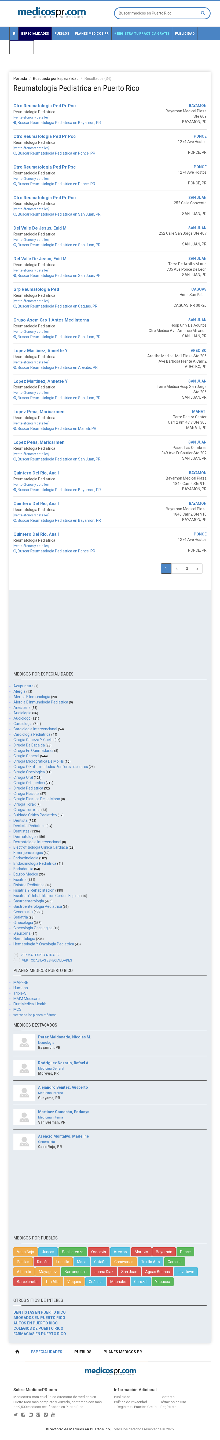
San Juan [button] (129, 1272)
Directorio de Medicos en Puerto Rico (78, 1429)
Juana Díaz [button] (103, 1272)
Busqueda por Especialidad (56, 78)
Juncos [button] (48, 1252)
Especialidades (35, 33)
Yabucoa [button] (162, 1282)
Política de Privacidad (130, 1402)
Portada (20, 78)
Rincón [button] (43, 1262)
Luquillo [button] (62, 1262)
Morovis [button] (141, 1252)
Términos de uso (173, 1402)
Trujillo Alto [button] (150, 1262)
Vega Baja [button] (25, 1252)
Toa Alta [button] (52, 1282)
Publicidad (185, 33)
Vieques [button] (74, 1282)
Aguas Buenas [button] (157, 1272)
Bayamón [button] (164, 1252)
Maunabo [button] (118, 1282)
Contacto (21, 47)
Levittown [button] (186, 1272)
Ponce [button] (185, 1252)
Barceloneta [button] (27, 1282)
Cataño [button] (100, 1262)
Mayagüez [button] (48, 1272)
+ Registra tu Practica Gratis (141, 33)
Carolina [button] (175, 1262)
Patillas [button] (23, 1262)
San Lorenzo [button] (72, 1252)
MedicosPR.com (26, 1397)
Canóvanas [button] (123, 1262)
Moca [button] (81, 1262)
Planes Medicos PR (92, 33)
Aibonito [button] (24, 1272)
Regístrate (168, 1407)
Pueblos (61, 33)
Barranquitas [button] (76, 1272)
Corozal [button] (140, 1282)
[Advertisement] (110, 66)
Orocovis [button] (98, 1252)
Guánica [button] (95, 1282)
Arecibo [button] (120, 1252)
